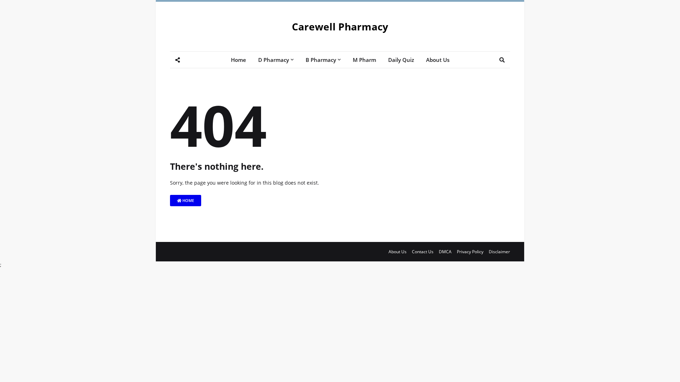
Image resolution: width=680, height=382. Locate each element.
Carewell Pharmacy (340, 26)
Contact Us (423, 252)
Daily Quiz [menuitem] (401, 59)
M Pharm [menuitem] (364, 59)
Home (187, 200)
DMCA (445, 252)
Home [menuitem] (238, 59)
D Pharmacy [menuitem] (273, 59)
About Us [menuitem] (437, 59)
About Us (398, 252)
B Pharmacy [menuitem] (321, 59)
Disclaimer (499, 252)
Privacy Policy (470, 252)
